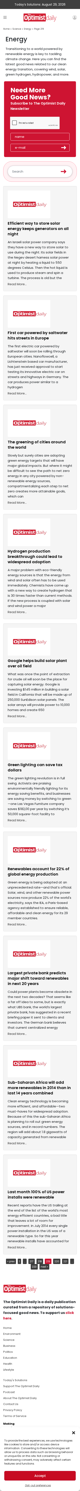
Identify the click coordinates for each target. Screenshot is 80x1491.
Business (9, 1346)
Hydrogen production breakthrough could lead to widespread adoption (35, 556)
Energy (27, 29)
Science (16, 29)
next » (44, 1266)
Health (7, 1364)
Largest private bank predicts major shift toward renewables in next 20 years (38, 978)
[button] (73, 1432)
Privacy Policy (12, 1410)
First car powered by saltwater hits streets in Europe (38, 335)
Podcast (9, 1392)
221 (65, 1261)
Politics (8, 1352)
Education (10, 1358)
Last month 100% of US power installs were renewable (36, 1194)
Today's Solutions (15, 1380)
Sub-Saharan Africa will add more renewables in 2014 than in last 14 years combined (39, 1088)
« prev (11, 1261)
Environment (11, 1334)
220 (56, 1261)
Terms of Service (14, 1416)
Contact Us (10, 1404)
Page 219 (39, 29)
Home (6, 29)
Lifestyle (8, 1370)
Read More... (17, 284)
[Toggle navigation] (5, 17)
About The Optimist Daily (20, 1398)
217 (31, 1261)
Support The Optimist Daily (21, 1386)
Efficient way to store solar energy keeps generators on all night (38, 229)
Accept (40, 1476)
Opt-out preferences (38, 1485)
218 (40, 1261)
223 (34, 1266)
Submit (63, 148)
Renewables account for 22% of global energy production (38, 871)
